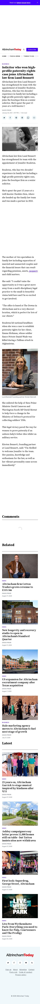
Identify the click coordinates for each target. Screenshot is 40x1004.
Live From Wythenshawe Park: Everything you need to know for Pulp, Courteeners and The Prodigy (19, 928)
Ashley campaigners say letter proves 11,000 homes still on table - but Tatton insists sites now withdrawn (19, 836)
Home (4, 56)
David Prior (6, 110)
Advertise (23, 969)
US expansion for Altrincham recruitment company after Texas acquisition (19, 682)
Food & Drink (15, 56)
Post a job (13, 972)
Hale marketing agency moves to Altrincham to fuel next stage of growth (19, 728)
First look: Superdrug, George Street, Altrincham (18, 882)
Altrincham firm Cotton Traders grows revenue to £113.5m (17, 587)
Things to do (29, 56)
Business (5, 64)
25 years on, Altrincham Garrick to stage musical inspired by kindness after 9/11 (18, 787)
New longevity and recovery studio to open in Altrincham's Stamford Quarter (19, 635)
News (4, 581)
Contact (31, 969)
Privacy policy (20, 975)
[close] (37, 2)
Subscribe (32, 50)
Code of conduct (25, 972)
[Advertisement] (20, 25)
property (33, 271)
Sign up (8, 969)
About (15, 969)
